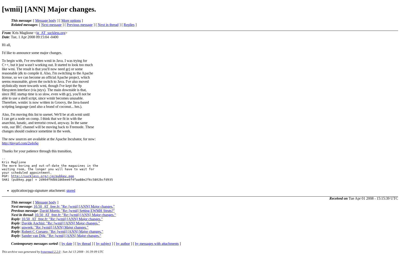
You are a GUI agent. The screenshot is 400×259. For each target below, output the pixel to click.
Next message (51, 25)
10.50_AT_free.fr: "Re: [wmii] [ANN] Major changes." (74, 206)
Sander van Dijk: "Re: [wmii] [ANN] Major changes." (61, 236)
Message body (45, 20)
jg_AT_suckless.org (50, 33)
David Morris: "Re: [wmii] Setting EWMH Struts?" (77, 211)
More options (71, 20)
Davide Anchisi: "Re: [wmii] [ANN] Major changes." (61, 223)
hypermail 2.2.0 (50, 251)
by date (67, 244)
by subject (103, 244)
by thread (84, 244)
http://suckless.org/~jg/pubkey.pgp (42, 176)
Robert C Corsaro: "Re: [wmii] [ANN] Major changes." (62, 231)
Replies (129, 25)
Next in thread (108, 25)
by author (123, 244)
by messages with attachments (157, 244)
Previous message (80, 25)
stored (70, 190)
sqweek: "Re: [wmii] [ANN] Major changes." (55, 227)
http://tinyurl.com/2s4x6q (20, 143)
